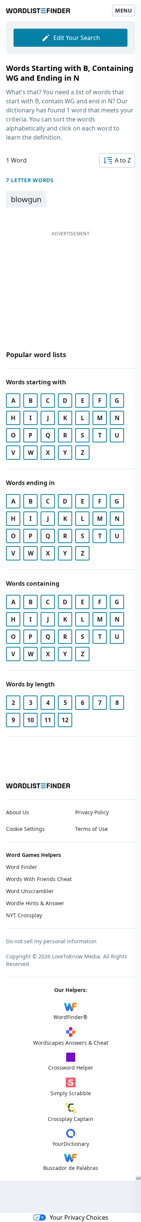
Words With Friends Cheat (39, 879)
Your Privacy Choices (79, 1217)
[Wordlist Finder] (38, 785)
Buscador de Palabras (70, 1167)
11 (47, 720)
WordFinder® (70, 1017)
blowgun (26, 199)
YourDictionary (70, 1143)
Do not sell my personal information (51, 941)
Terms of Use (91, 828)
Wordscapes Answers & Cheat (70, 1042)
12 (65, 720)
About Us (17, 812)
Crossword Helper (70, 1067)
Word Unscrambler (30, 891)
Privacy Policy (92, 812)
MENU (123, 10)
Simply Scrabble (70, 1093)
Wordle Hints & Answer (35, 903)
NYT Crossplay (24, 915)
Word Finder (21, 866)
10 (30, 720)
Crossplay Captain (70, 1118)
